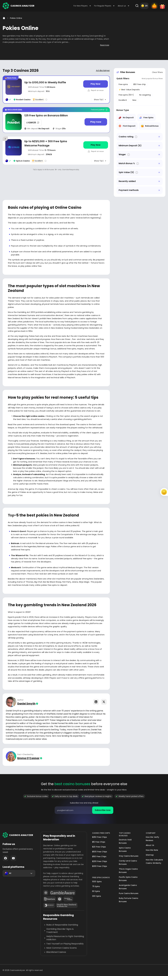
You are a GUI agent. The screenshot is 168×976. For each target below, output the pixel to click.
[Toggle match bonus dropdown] (159, 163)
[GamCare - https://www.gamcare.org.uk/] (49, 899)
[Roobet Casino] (56, 89)
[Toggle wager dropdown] (159, 154)
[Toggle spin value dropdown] (159, 172)
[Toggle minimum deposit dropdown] (159, 145)
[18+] (45, 892)
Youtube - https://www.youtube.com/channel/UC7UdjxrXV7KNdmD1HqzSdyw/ (13, 858)
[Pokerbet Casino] (56, 120)
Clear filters (157, 72)
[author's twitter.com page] (104, 702)
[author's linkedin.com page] (96, 702)
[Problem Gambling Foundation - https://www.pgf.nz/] (49, 905)
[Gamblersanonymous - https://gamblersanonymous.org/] (59, 899)
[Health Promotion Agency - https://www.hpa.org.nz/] (67, 905)
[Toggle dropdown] (159, 136)
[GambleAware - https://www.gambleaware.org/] (62, 892)
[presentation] (84, 810)
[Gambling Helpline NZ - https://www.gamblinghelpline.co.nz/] (68, 899)
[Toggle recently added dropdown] (159, 181)
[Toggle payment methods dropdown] (159, 190)
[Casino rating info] (46, 99)
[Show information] (136, 136)
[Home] (4, 18)
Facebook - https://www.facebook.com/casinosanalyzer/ (5, 858)
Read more (104, 45)
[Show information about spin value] (136, 172)
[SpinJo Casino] (56, 151)
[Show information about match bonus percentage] (137, 163)
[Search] (137, 6)
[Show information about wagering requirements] (128, 154)
